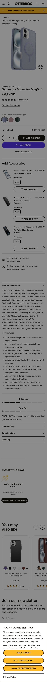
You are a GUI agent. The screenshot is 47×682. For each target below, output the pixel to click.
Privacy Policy (9, 677)
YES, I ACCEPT (23, 653)
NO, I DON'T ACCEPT (23, 660)
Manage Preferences (23, 668)
